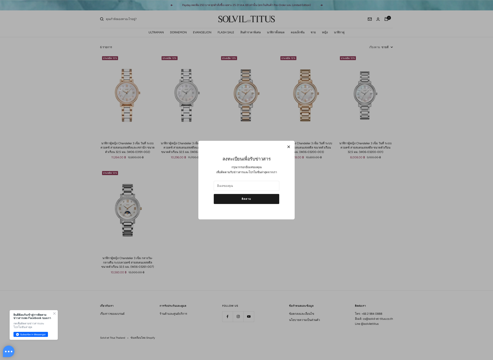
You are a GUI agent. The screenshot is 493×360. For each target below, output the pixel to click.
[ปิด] (288, 146)
